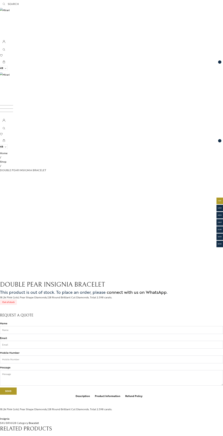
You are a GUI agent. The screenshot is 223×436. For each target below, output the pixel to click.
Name (3, 323)
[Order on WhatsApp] (3, 310)
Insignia (4, 419)
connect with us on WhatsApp (137, 292)
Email (3, 338)
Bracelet (34, 423)
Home (4, 153)
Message (5, 367)
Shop (3, 162)
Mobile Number (9, 353)
